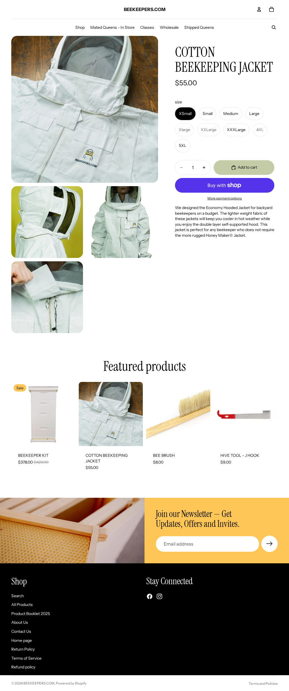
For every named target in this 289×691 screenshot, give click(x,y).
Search (17, 595)
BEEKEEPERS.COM (38, 683)
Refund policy (23, 667)
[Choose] (67, 437)
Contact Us (21, 631)
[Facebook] (149, 596)
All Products (22, 604)
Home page (21, 640)
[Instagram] (159, 596)
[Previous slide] (17, 414)
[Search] (274, 27)
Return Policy (23, 649)
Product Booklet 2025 (30, 613)
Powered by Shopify (71, 683)
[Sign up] (269, 544)
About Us (19, 622)
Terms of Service (26, 658)
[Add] (201, 437)
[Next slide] (69, 414)
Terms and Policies (263, 683)
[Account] (259, 9)
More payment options (224, 198)
